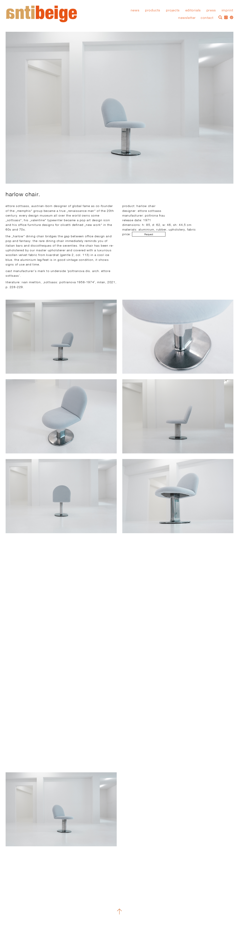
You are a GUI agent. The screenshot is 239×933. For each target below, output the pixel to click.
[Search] (219, 17)
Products (152, 10)
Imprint (227, 10)
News (135, 10)
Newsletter (187, 18)
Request (148, 234)
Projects (173, 10)
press (211, 10)
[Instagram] (225, 17)
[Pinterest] (230, 17)
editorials (193, 10)
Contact (207, 18)
